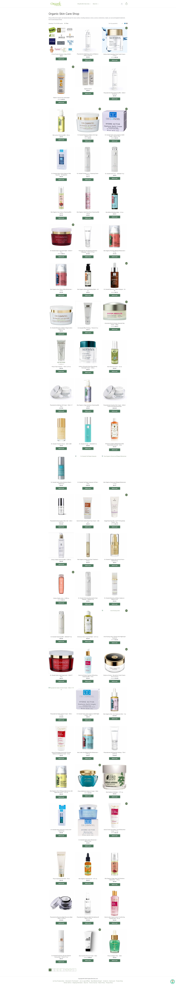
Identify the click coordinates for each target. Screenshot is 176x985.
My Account (112, 981)
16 (68, 970)
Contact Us (105, 981)
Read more (61, 371)
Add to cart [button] (61, 59)
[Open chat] (172, 981)
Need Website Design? (96, 981)
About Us (86, 982)
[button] (90, 4)
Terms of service (93, 982)
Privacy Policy (109, 982)
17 (71, 970)
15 (65, 970)
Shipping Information (77, 982)
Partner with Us (67, 982)
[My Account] (122, 4)
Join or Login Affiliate (85, 981)
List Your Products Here (58, 981)
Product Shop (119, 981)
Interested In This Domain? (72, 981)
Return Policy (101, 982)
